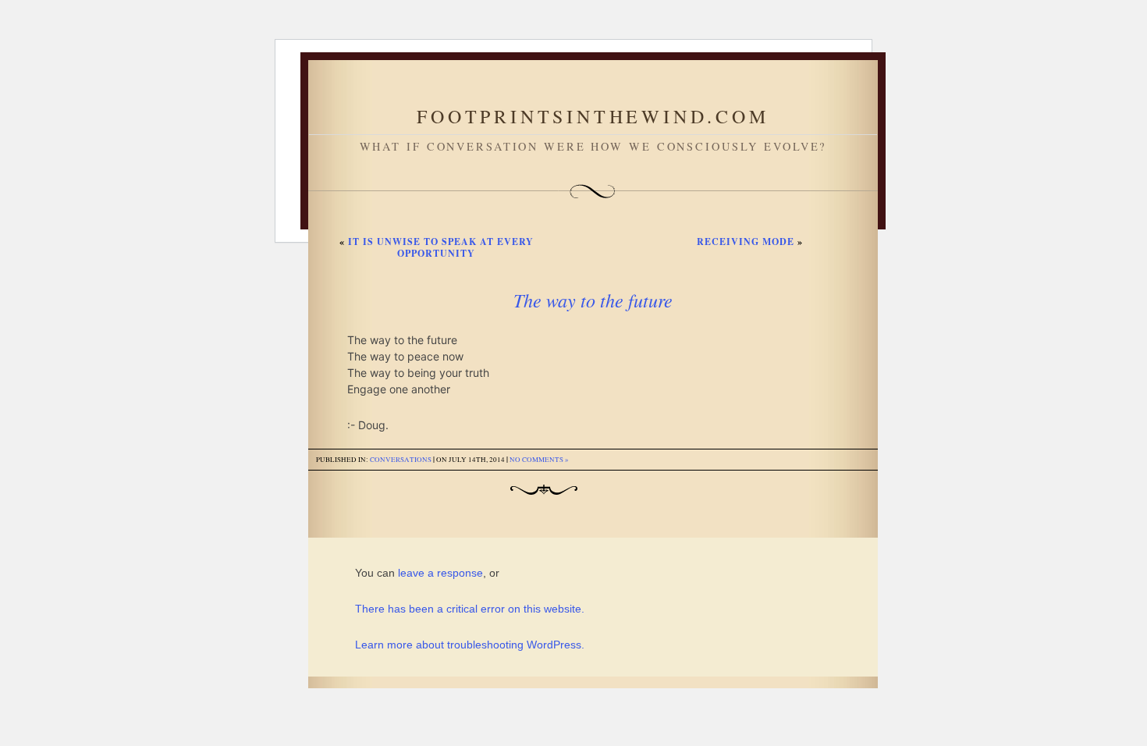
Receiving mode (745, 241)
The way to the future (593, 299)
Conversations (400, 459)
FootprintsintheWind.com (593, 116)
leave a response (440, 573)
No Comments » (539, 459)
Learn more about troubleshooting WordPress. (469, 644)
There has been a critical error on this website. (469, 608)
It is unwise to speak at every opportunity (441, 247)
